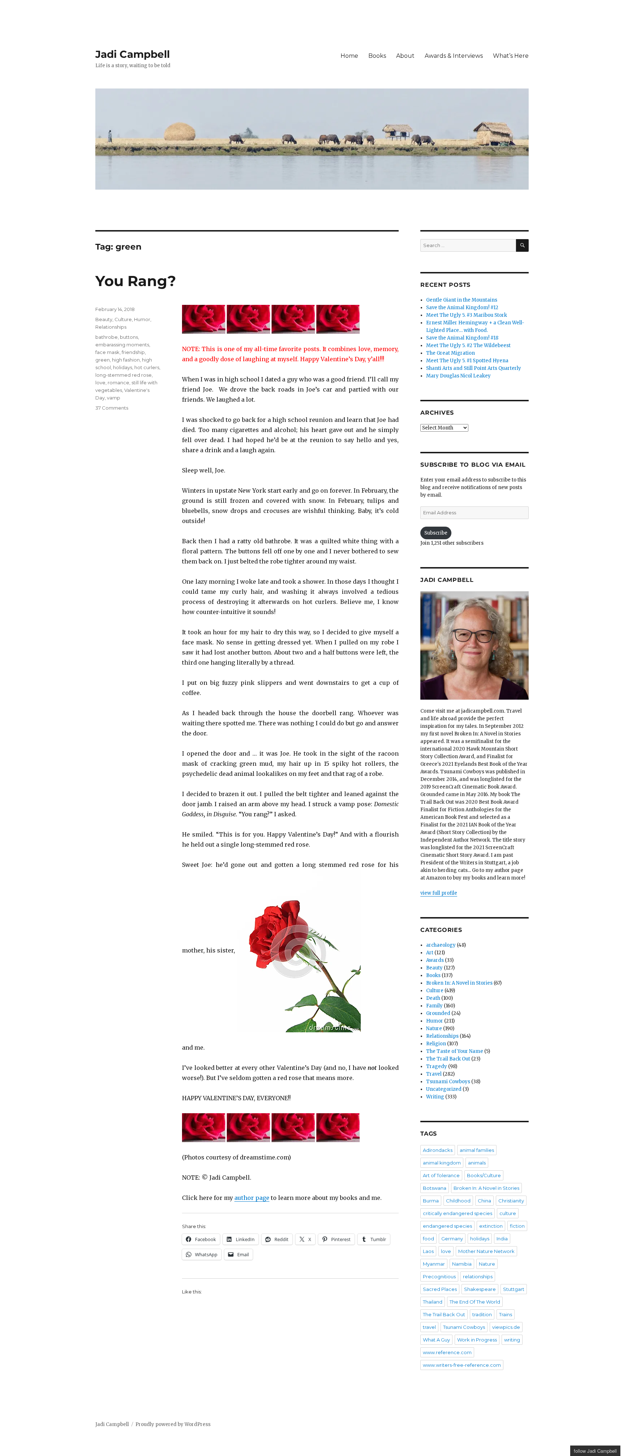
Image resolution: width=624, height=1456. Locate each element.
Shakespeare (480, 1289)
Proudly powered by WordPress (173, 1424)
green (102, 360)
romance (118, 382)
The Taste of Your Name (454, 1051)
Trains (505, 1314)
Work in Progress (477, 1340)
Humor (142, 319)
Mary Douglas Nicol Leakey (458, 376)
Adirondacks (437, 1150)
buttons (129, 337)
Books (377, 55)
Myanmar (434, 1264)
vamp (113, 398)
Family (434, 1006)
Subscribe (435, 533)
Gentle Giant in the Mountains (461, 300)
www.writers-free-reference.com (462, 1365)
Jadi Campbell (132, 54)
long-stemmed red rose (123, 375)
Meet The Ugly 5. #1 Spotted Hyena (467, 361)
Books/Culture (484, 1175)
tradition (482, 1314)
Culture (123, 319)
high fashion (126, 360)
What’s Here (511, 55)
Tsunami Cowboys (448, 1082)
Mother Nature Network (486, 1251)
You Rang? (135, 281)
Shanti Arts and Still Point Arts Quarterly (473, 368)
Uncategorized (444, 1089)
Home (349, 55)
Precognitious (439, 1276)
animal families (477, 1150)
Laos (428, 1251)
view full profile (438, 893)
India (502, 1238)
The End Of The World (475, 1302)
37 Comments (111, 408)
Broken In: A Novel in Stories (459, 983)
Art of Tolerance (441, 1175)
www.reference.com (447, 1352)
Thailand (432, 1302)
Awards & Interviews (454, 55)
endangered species (447, 1226)
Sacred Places (440, 1289)
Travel (434, 1074)
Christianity (511, 1201)
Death (433, 998)
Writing (435, 1097)
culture (507, 1213)
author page (251, 1197)
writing (512, 1340)
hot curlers (146, 367)
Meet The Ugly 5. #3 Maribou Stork (466, 315)
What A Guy (436, 1340)
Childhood (458, 1201)
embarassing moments (122, 344)
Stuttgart (513, 1289)
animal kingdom (442, 1163)
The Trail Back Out (448, 1059)
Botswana (434, 1188)
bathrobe (106, 337)
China (484, 1201)
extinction (491, 1226)
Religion (436, 1044)
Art (429, 953)
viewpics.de (506, 1327)
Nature (434, 1028)
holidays (122, 367)
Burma (431, 1201)
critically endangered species (457, 1213)
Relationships (110, 327)
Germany (452, 1238)
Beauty (103, 319)
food (428, 1238)
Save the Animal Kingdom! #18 (462, 338)
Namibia (462, 1264)
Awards (435, 960)
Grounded (438, 1013)
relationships (478, 1276)
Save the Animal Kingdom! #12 (462, 307)
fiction (517, 1226)
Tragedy (436, 1066)
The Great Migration (450, 353)
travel (429, 1327)
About (405, 55)
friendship (133, 352)
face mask (107, 352)
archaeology (441, 945)
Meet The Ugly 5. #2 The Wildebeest (468, 345)
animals (477, 1163)
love (100, 382)
